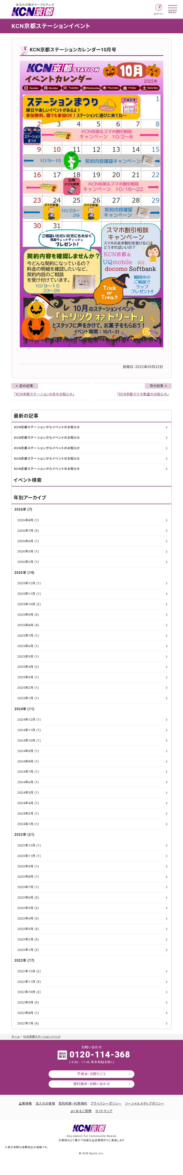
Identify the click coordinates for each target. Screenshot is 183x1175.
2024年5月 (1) (28, 792)
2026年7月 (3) (28, 530)
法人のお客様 (45, 1103)
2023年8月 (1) (28, 876)
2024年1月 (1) (28, 824)
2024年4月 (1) (28, 803)
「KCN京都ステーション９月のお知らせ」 (44, 394)
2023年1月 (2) (28, 950)
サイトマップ (103, 1111)
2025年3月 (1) (28, 677)
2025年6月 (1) (28, 646)
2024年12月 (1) (29, 719)
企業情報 (25, 1103)
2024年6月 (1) (28, 782)
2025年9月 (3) (28, 614)
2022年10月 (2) (29, 992)
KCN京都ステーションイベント (42, 1036)
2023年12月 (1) (29, 845)
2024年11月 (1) (29, 730)
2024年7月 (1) (28, 771)
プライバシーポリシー (106, 1103)
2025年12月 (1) (29, 583)
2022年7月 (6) (28, 1023)
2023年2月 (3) (28, 939)
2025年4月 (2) (28, 667)
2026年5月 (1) (28, 551)
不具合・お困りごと (91, 1074)
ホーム (15, 1036)
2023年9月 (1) (28, 866)
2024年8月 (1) (28, 761)
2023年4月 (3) (28, 918)
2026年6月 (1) (28, 541)
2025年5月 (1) (28, 656)
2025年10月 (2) (29, 604)
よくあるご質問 (81, 1111)
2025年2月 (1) (28, 687)
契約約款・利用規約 (73, 1103)
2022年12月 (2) (29, 971)
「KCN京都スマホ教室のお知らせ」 (143, 394)
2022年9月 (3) (28, 1002)
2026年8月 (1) (28, 520)
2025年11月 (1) (29, 593)
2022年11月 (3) (29, 981)
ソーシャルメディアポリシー (144, 1103)
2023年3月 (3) (28, 929)
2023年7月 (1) (28, 887)
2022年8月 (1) (28, 1013)
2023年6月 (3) (28, 897)
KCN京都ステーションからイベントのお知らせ (47, 427)
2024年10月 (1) (29, 740)
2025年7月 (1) (28, 635)
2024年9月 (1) (28, 751)
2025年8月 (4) (28, 625)
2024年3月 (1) (28, 813)
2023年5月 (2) (28, 908)
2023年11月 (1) (29, 856)
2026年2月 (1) (28, 562)
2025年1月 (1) (28, 698)
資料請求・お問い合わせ (91, 1084)
